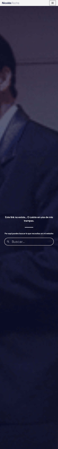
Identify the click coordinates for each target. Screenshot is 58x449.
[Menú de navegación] (52, 3)
